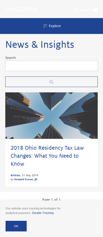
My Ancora (82, 10)
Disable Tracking (43, 212)
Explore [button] (54, 26)
